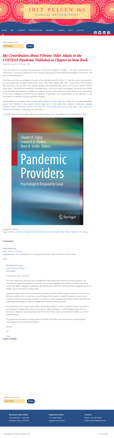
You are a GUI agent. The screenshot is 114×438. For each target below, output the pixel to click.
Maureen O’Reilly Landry (12, 107)
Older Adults (65, 232)
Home (4, 30)
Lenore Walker (43, 101)
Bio (12, 30)
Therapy (21, 30)
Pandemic (74, 232)
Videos (61, 30)
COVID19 (10, 232)
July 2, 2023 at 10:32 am (12, 251)
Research (50, 30)
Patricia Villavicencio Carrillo (56, 107)
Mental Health (54, 232)
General (15, 229)
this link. (84, 114)
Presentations (35, 30)
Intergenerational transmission (36, 232)
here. (53, 114)
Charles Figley (57, 101)
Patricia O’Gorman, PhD (36, 107)
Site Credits (103, 434)
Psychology (83, 232)
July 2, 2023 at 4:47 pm (15, 268)
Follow (30, 46)
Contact (80, 30)
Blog (70, 30)
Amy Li (75, 107)
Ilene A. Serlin (31, 101)
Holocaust (19, 232)
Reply (5, 259)
